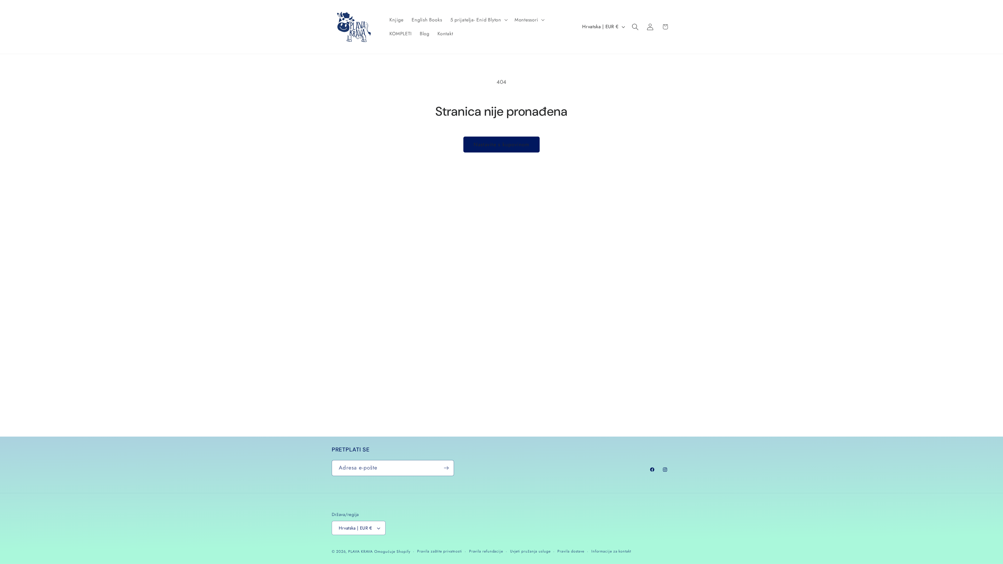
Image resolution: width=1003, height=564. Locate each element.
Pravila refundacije (486, 551)
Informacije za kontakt (611, 551)
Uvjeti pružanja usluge (530, 551)
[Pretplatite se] (446, 468)
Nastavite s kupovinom (501, 144)
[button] (478, 20)
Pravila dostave (570, 551)
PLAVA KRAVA (360, 551)
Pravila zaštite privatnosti (439, 551)
